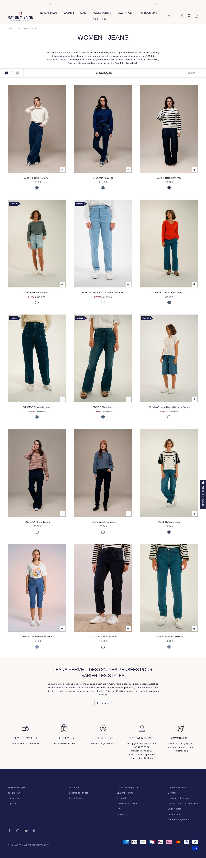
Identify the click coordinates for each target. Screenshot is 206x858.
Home (10, 29)
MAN (83, 12)
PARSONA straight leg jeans (103, 636)
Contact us (122, 814)
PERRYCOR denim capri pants (37, 636)
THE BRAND (98, 18)
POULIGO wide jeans (169, 522)
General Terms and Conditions (183, 803)
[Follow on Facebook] (9, 830)
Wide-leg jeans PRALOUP (37, 177)
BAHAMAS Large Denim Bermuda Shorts (169, 407)
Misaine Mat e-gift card (128, 787)
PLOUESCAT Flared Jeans (36, 522)
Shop (18, 29)
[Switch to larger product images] (6, 73)
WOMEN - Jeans (30, 29)
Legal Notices (174, 808)
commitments (180, 738)
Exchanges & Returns (178, 798)
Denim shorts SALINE (37, 292)
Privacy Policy (175, 814)
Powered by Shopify (39, 845)
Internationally (76, 798)
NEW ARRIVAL (48, 12)
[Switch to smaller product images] (11, 73)
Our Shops (74, 787)
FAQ (119, 808)
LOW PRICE (125, 12)
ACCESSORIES (102, 12)
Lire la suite (103, 703)
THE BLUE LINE (147, 12)
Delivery (172, 792)
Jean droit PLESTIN (103, 177)
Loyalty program (125, 792)
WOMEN (69, 12)
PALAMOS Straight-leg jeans (37, 407)
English (168, 16)
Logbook (12, 803)
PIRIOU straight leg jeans (103, 522)
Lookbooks (13, 798)
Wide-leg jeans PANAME (169, 177)
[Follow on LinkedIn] (34, 830)
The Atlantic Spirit (16, 787)
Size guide (122, 798)
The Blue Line (15, 792)
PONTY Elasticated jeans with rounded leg (103, 292)
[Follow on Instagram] (17, 830)
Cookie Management (178, 819)
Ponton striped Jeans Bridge (169, 292)
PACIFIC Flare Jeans (103, 407)
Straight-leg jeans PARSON (169, 636)
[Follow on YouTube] (26, 830)
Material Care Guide (127, 803)
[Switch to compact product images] (17, 73)
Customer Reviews (177, 787)
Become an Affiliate (78, 792)
